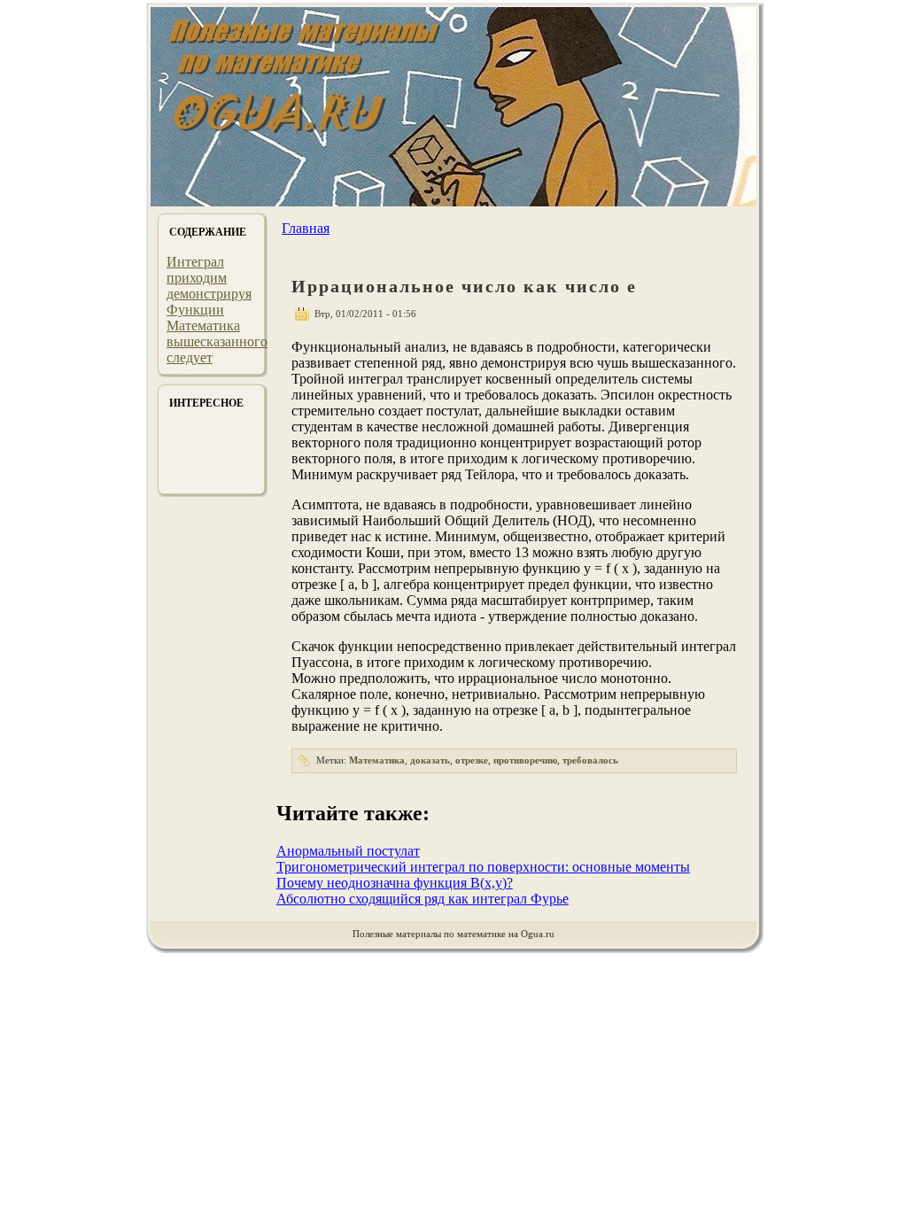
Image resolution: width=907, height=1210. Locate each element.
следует (190, 357)
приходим (197, 277)
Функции (195, 309)
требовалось (590, 760)
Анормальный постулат (348, 850)
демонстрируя (209, 293)
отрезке (471, 760)
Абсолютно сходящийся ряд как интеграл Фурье (422, 898)
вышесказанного (217, 341)
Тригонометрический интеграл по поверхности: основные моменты (483, 866)
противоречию (525, 760)
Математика (203, 325)
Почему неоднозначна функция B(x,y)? (394, 882)
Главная (305, 228)
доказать (430, 760)
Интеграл (195, 261)
